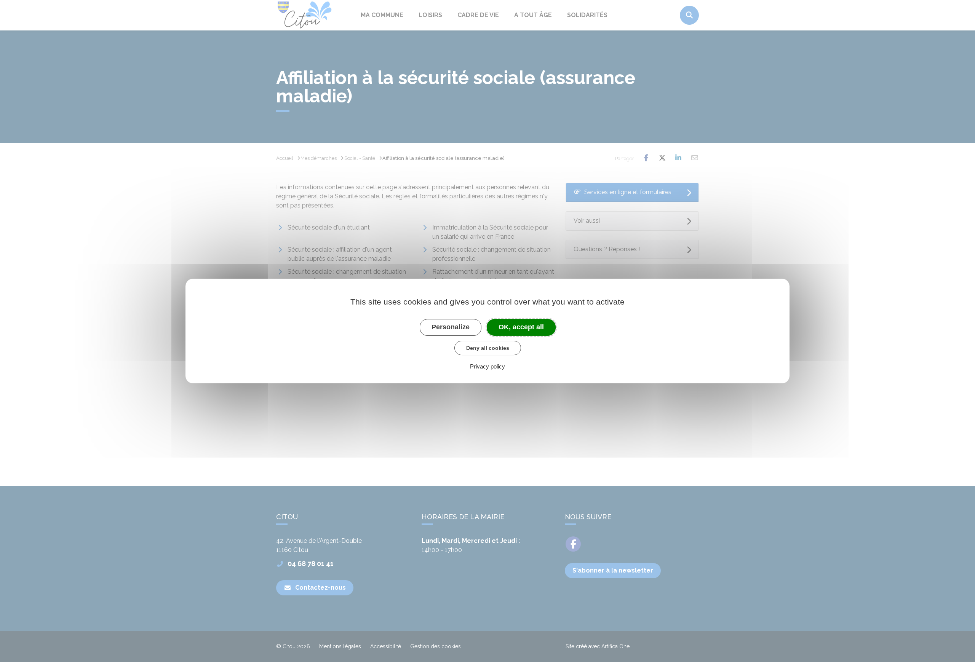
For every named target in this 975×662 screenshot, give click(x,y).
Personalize (451, 327)
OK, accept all (521, 327)
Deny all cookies (487, 348)
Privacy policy (487, 366)
